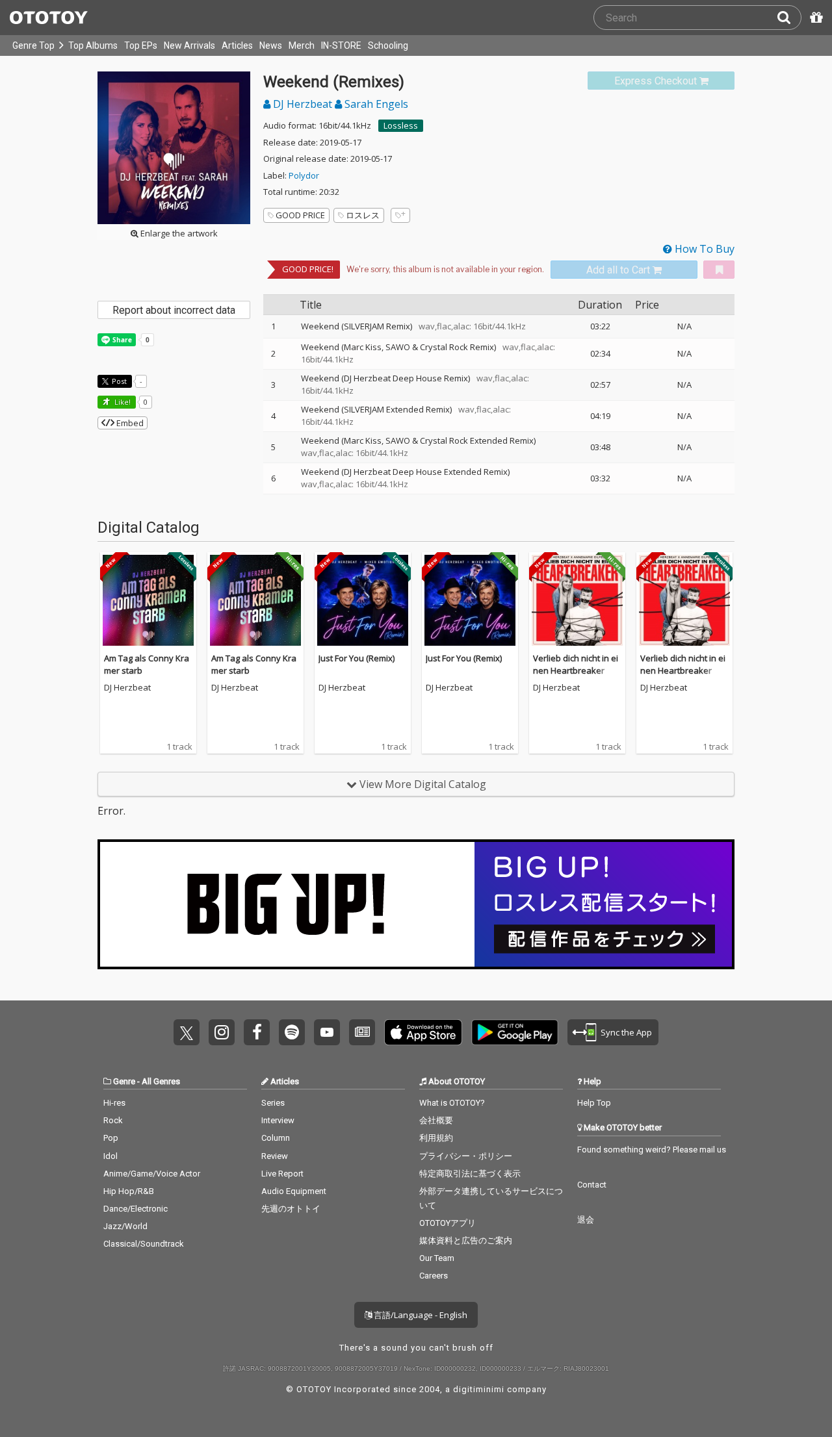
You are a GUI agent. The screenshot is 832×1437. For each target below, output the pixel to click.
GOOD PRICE (300, 215)
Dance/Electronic (135, 1209)
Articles (237, 45)
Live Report (282, 1173)
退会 (585, 1220)
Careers (433, 1275)
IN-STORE (341, 45)
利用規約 (436, 1138)
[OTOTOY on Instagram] (222, 1032)
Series (273, 1103)
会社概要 (436, 1120)
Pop (110, 1138)
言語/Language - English (419, 1315)
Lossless (401, 125)
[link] (661, 81)
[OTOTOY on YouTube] (327, 1032)
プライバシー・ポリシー (465, 1156)
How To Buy (703, 249)
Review (274, 1156)
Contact (591, 1184)
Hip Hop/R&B (128, 1191)
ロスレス (363, 215)
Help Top (594, 1103)
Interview (277, 1120)
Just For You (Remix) (356, 658)
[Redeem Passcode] (814, 17)
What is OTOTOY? (452, 1103)
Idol (110, 1156)
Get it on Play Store (514, 1032)
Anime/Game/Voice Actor (151, 1173)
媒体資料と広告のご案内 (465, 1240)
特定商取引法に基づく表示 (470, 1173)
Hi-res (114, 1103)
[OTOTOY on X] (187, 1032)
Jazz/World (125, 1226)
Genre (124, 1081)
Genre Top (33, 45)
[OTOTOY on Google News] (362, 1032)
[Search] (789, 17)
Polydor (304, 175)
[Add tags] (400, 215)
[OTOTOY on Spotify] (292, 1032)
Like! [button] (121, 402)
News (270, 45)
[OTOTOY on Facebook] (257, 1032)
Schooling (388, 45)
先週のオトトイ (290, 1209)
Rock (113, 1120)
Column (275, 1138)
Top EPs (140, 45)
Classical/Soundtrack (143, 1244)
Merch (302, 45)
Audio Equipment (293, 1191)
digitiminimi (478, 1389)
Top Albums (93, 45)
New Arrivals (189, 45)
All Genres (161, 1081)
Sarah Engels (375, 104)
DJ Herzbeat (302, 104)
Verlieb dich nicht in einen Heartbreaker (575, 664)
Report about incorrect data (173, 310)
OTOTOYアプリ (447, 1223)
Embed (129, 423)
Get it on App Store (423, 1032)
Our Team (436, 1258)
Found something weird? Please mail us (651, 1149)
